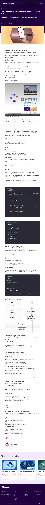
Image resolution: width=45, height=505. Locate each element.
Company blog (26, 495)
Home (36, 3)
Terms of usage (24, 503)
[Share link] (42, 50)
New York (15, 491)
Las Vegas (15, 492)
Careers (25, 492)
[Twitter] (42, 54)
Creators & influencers (37, 494)
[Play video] (22, 99)
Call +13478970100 (5, 492)
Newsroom (25, 494)
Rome (14, 494)
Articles (41, 3)
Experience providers (37, 491)
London (15, 496)
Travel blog (25, 496)
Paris (14, 495)
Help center (4, 491)
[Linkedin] (42, 52)
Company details (29, 503)
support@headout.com (5, 494)
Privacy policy (20, 503)
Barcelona (15, 498)
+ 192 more (15, 499)
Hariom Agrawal (3, 23)
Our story (25, 491)
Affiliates (35, 492)
